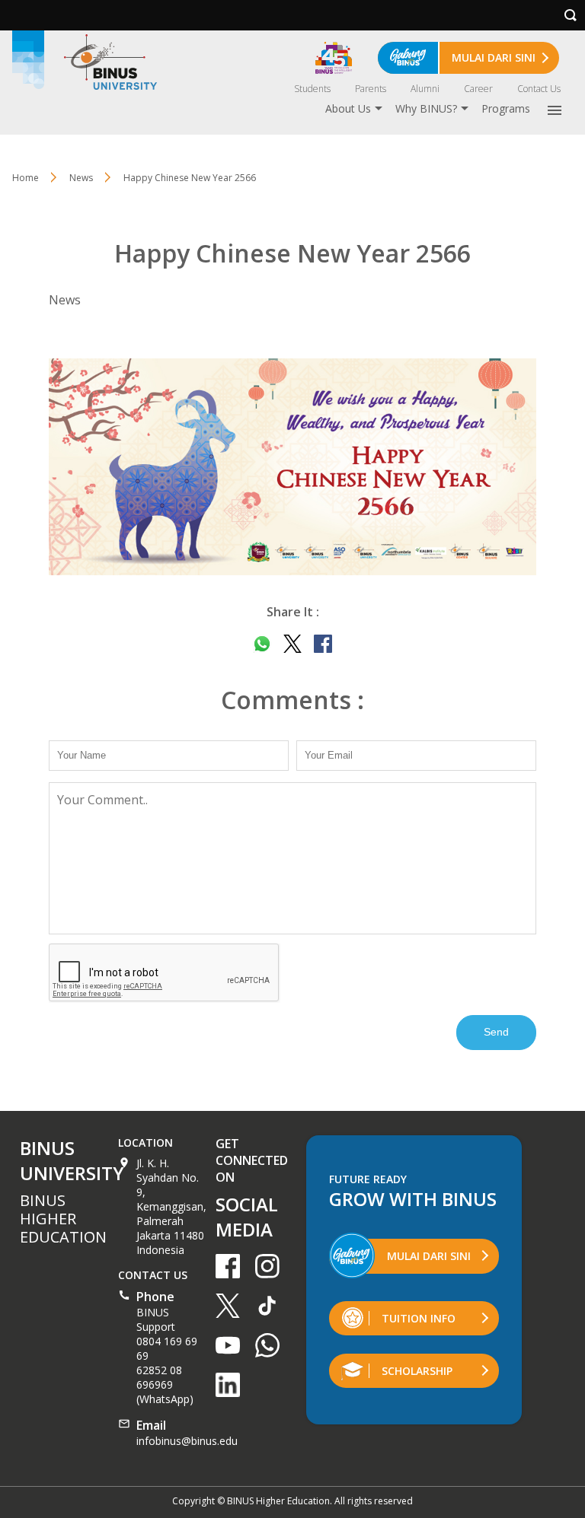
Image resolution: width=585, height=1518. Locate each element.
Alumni (425, 88)
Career (478, 88)
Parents (370, 88)
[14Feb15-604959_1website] (292, 466)
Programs (505, 108)
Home (25, 177)
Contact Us (539, 88)
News (81, 177)
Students (312, 88)
